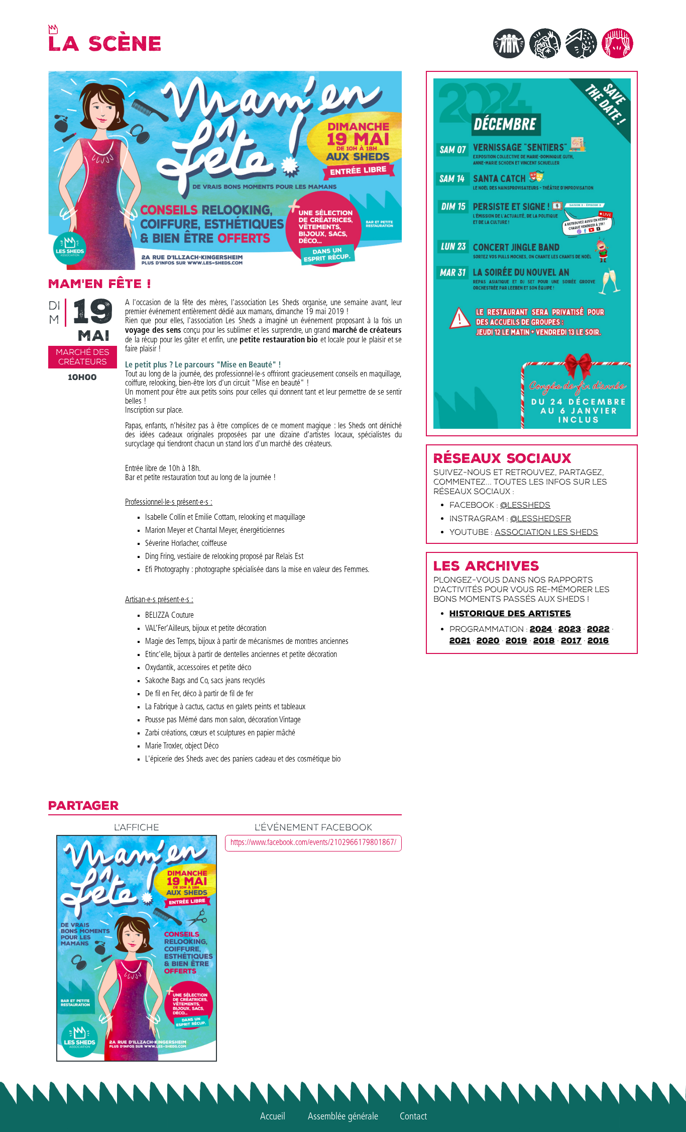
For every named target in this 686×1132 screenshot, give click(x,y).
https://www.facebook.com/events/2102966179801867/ (313, 842)
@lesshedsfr (540, 518)
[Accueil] (53, 29)
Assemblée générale (343, 1116)
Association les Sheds (546, 532)
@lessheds (525, 505)
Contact (413, 1116)
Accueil (272, 1116)
